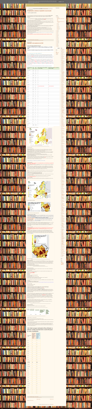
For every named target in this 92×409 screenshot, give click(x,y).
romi (61, 83)
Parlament (62, 122)
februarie (58, 28)
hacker (62, 167)
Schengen (62, 102)
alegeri (62, 79)
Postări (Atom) (31, 400)
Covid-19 (34, 40)
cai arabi (62, 203)
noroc (62, 173)
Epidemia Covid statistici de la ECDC (35, 43)
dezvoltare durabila (62, 164)
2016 (57, 39)
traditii (62, 249)
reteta (62, 64)
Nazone (63, 264)
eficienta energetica (62, 106)
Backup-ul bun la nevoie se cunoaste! (57, 53)
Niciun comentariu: (36, 39)
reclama (62, 77)
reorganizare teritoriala (62, 184)
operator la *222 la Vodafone (62, 226)
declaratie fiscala (62, 209)
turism (62, 147)
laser (61, 217)
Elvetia (62, 150)
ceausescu (62, 158)
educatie (62, 105)
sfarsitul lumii (62, 188)
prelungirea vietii (62, 230)
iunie (57, 24)
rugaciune (62, 139)
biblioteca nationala (62, 93)
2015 (57, 40)
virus (61, 148)
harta (61, 89)
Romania (62, 49)
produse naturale (62, 233)
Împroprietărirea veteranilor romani (60, 18)
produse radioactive (62, 234)
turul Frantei (62, 251)
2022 (57, 33)
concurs (62, 161)
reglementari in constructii (63, 238)
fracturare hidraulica (62, 62)
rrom (61, 185)
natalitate (62, 220)
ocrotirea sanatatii (62, 223)
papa (61, 115)
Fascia (57, 20)
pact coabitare (62, 227)
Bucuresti (62, 60)
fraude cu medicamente (62, 210)
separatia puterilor (62, 243)
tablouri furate (62, 143)
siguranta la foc (63, 141)
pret (61, 231)
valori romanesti (63, 253)
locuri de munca (63, 113)
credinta (62, 65)
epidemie (36, 40)
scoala (62, 186)
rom (61, 118)
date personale (62, 128)
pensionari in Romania (62, 176)
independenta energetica (62, 110)
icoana (62, 95)
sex (61, 187)
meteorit (62, 219)
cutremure (62, 75)
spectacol (62, 119)
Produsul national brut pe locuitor (63, 194)
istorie (62, 90)
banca (62, 86)
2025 (57, 30)
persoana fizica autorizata (62, 177)
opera (62, 66)
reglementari (62, 237)
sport (61, 68)
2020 (57, 35)
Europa (36, 397)
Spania (62, 91)
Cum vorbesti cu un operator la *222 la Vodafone (62, 72)
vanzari (62, 254)
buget (62, 157)
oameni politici (63, 221)
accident (62, 74)
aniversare (62, 125)
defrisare (62, 163)
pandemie (38, 40)
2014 (57, 41)
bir (61, 202)
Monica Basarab (63, 263)
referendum (62, 78)
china (62, 94)
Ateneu (62, 149)
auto (61, 155)
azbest (62, 156)
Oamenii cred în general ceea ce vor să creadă (60, 21)
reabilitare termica (62, 137)
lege (61, 170)
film (61, 88)
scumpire (62, 242)
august (58, 17)
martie (58, 27)
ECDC (31, 397)
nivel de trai (62, 172)
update (62, 56)
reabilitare (62, 99)
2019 (57, 36)
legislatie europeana (62, 112)
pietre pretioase (63, 178)
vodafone (62, 255)
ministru (62, 133)
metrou (62, 171)
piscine (62, 180)
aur (61, 57)
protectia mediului (62, 236)
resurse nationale (62, 240)
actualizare (62, 124)
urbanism (62, 191)
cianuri (62, 81)
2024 (57, 31)
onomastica (62, 224)
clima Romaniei (63, 205)
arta (61, 53)
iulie (57, 23)
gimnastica (62, 109)
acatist (62, 200)
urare (61, 252)
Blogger (52, 404)
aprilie (58, 26)
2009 (57, 45)
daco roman (62, 208)
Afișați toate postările (45, 8)
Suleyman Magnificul (62, 197)
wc (61, 256)
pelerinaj (62, 136)
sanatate (62, 52)
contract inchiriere (62, 207)
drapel (62, 104)
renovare (62, 183)
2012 (57, 43)
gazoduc (62, 166)
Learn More (60, 1)
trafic (61, 190)
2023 (57, 32)
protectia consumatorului (63, 116)
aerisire (30, 40)
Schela (62, 123)
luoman (48, 404)
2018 (57, 37)
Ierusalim (62, 101)
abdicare (62, 84)
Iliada (57, 19)
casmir (62, 204)
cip (61, 159)
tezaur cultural (62, 246)
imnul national (62, 168)
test (61, 146)
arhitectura (62, 80)
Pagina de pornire (38, 399)
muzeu (62, 114)
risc (61, 138)
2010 (57, 44)
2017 (57, 38)
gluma (62, 212)
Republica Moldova (62, 153)
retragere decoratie (62, 241)
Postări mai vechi (51, 399)
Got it (63, 1)
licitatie (62, 132)
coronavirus (32, 40)
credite (62, 162)
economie (62, 61)
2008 (57, 46)
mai (57, 25)
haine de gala (62, 213)
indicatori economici (62, 216)
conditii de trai (62, 58)
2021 (57, 34)
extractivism (62, 165)
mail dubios (62, 96)
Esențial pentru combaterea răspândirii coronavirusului (39, 10)
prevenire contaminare (41, 40)
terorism (62, 189)
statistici (40, 397)
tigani (62, 100)
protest (62, 98)
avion (62, 85)
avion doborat (62, 201)
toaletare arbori (63, 247)
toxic (61, 120)
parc (61, 135)
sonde (62, 142)
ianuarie (58, 29)
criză (61, 127)
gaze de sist (62, 54)
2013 (57, 42)
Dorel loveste (62, 192)
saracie (62, 140)
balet (61, 92)
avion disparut (62, 126)
